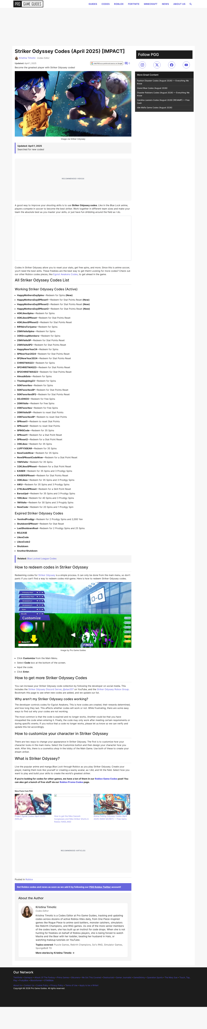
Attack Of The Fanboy (44, 977)
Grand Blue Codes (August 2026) (152, 88)
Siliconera (75, 977)
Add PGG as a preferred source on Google (108, 63)
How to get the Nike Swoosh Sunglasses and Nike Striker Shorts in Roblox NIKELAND (71, 819)
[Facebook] (171, 64)
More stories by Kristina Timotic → (55, 952)
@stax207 (68, 689)
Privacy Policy (56, 985)
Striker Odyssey (46, 575)
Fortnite (133, 4)
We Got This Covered (91, 977)
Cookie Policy (42, 985)
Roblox (118, 4)
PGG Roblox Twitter (100, 887)
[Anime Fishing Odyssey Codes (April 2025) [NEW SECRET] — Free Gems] (112, 804)
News (165, 4)
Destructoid (108, 977)
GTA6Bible (49, 980)
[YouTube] (186, 64)
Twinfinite (17, 977)
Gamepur (28, 977)
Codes (106, 4)
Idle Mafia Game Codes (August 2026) (154, 107)
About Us (179, 4)
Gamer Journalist (123, 977)
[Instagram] (142, 64)
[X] (157, 64)
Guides (93, 4)
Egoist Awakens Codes (65, 274)
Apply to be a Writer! (88, 985)
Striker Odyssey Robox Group (113, 689)
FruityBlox (23, 980)
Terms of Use (71, 985)
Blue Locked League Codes (41, 558)
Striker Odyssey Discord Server (45, 689)
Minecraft (150, 4)
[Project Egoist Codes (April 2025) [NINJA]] (33, 804)
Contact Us (29, 985)
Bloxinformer (36, 980)
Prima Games (63, 977)
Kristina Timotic (27, 57)
